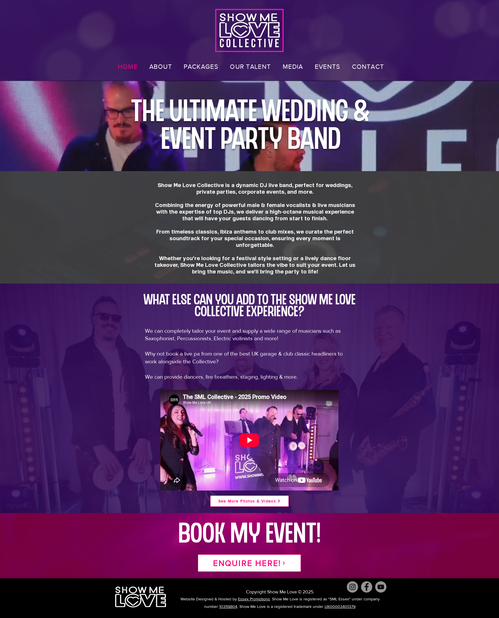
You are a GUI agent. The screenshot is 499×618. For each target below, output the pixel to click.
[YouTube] (380, 587)
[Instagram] (352, 587)
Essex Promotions (254, 599)
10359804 (228, 606)
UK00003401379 (340, 606)
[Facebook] (366, 587)
